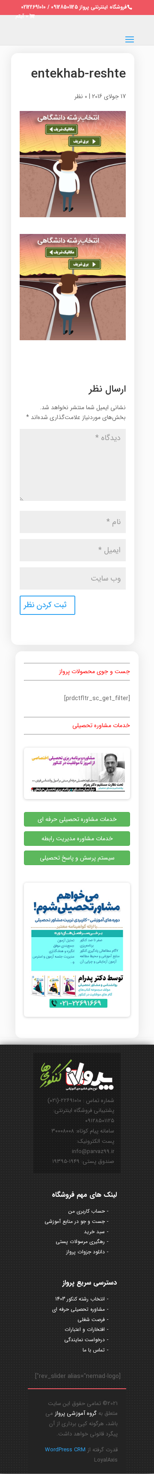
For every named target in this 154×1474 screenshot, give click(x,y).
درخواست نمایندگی (84, 1340)
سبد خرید (94, 1232)
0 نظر (80, 96)
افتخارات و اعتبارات (85, 1329)
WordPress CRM (65, 1449)
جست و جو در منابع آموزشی (74, 1221)
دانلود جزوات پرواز (85, 1252)
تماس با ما (94, 1350)
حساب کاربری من (86, 1211)
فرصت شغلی (91, 1319)
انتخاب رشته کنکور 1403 (80, 1299)
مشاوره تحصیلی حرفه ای (78, 1309)
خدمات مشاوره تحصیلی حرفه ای (77, 819)
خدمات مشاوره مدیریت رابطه (77, 838)
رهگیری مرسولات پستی (80, 1241)
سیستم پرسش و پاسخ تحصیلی (77, 858)
